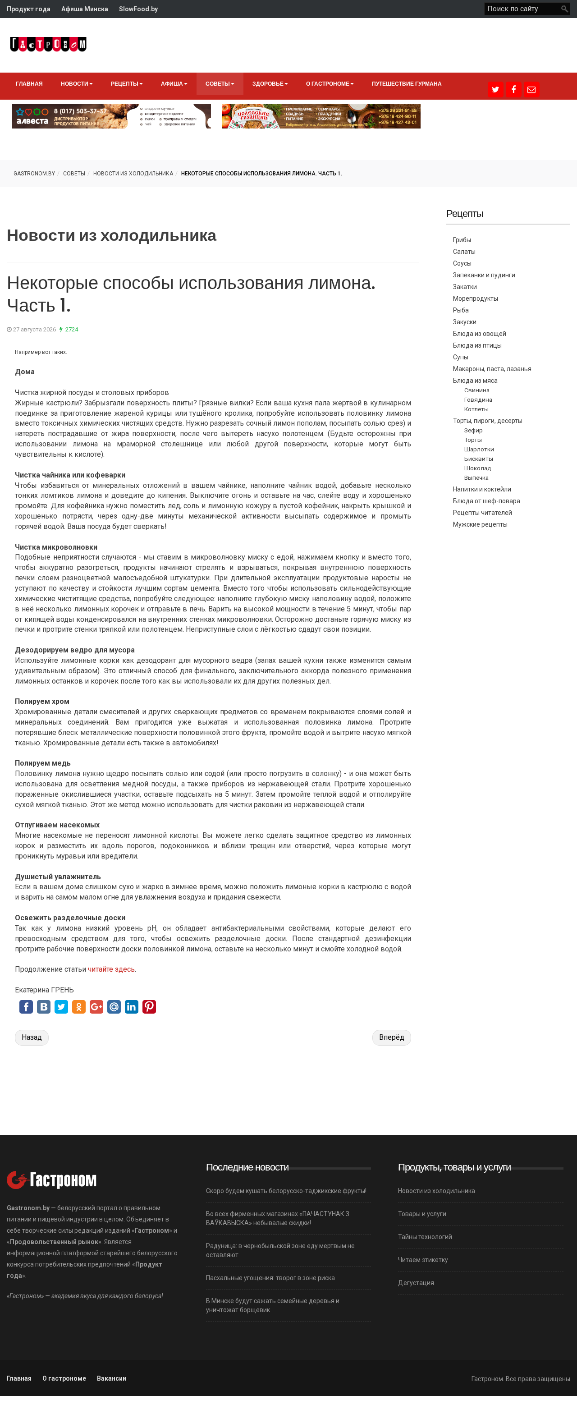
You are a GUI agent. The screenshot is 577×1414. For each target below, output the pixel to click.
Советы (218, 83)
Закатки (465, 286)
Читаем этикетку (423, 1259)
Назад (32, 1037)
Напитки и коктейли (482, 489)
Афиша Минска (84, 9)
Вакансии (111, 1378)
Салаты (464, 251)
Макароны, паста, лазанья (492, 368)
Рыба (461, 310)
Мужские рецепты (480, 524)
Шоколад (477, 468)
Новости (74, 83)
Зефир (473, 430)
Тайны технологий (425, 1236)
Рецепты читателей (482, 512)
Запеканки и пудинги (484, 275)
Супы (460, 357)
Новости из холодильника (133, 173)
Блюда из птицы (477, 345)
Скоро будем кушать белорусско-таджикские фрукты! (286, 1190)
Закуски (464, 322)
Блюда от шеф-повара (486, 501)
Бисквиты (478, 458)
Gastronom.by (34, 173)
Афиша (172, 83)
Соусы (462, 263)
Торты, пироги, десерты (487, 420)
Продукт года (28, 9)
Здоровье (268, 83)
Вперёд (391, 1037)
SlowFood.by (138, 9)
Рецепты (124, 83)
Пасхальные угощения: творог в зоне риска (270, 1277)
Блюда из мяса (475, 380)
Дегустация (416, 1282)
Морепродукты (475, 298)
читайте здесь (111, 969)
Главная (29, 83)
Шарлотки (479, 449)
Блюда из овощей (479, 333)
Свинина (477, 390)
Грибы (462, 239)
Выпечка (476, 477)
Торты (473, 439)
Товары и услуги (422, 1213)
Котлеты (476, 409)
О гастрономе (327, 83)
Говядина (478, 399)
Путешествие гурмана (407, 83)
